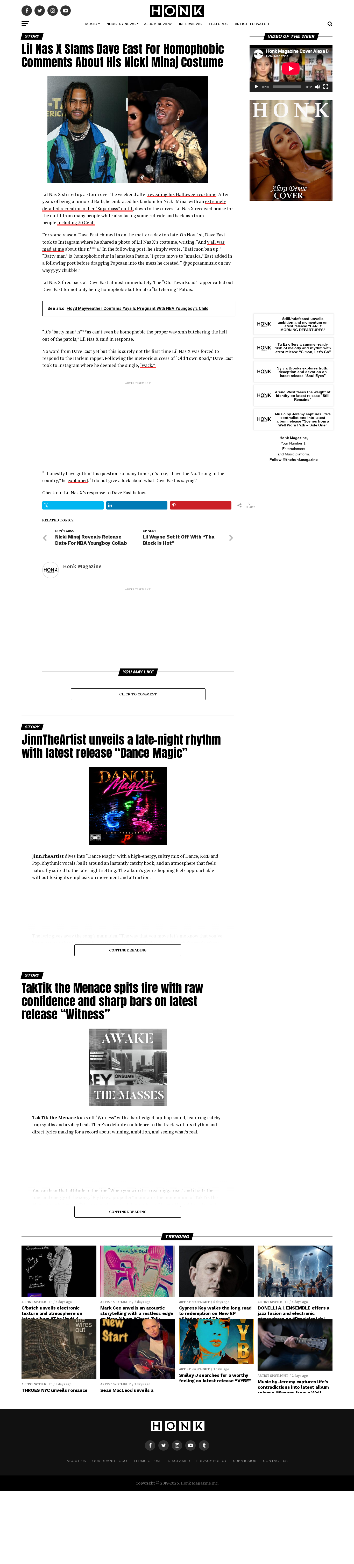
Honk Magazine (82, 566)
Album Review (158, 24)
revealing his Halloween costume (181, 194)
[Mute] (317, 86)
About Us (76, 1461)
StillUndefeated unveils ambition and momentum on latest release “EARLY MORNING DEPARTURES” (303, 324)
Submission (245, 1461)
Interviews (190, 24)
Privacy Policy (211, 1461)
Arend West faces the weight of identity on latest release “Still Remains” (302, 396)
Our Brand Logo (109, 1461)
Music (91, 24)
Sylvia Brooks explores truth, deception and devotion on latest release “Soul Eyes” (302, 372)
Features (218, 24)
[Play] (256, 86)
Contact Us (275, 1461)
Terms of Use (147, 1461)
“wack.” (148, 365)
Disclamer (179, 1461)
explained (78, 480)
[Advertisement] (138, 421)
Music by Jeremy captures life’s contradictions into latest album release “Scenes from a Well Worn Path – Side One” (303, 419)
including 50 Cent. (76, 222)
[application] (291, 68)
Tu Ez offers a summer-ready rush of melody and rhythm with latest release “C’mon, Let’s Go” (302, 348)
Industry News (120, 24)
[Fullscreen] (325, 86)
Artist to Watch (252, 24)
